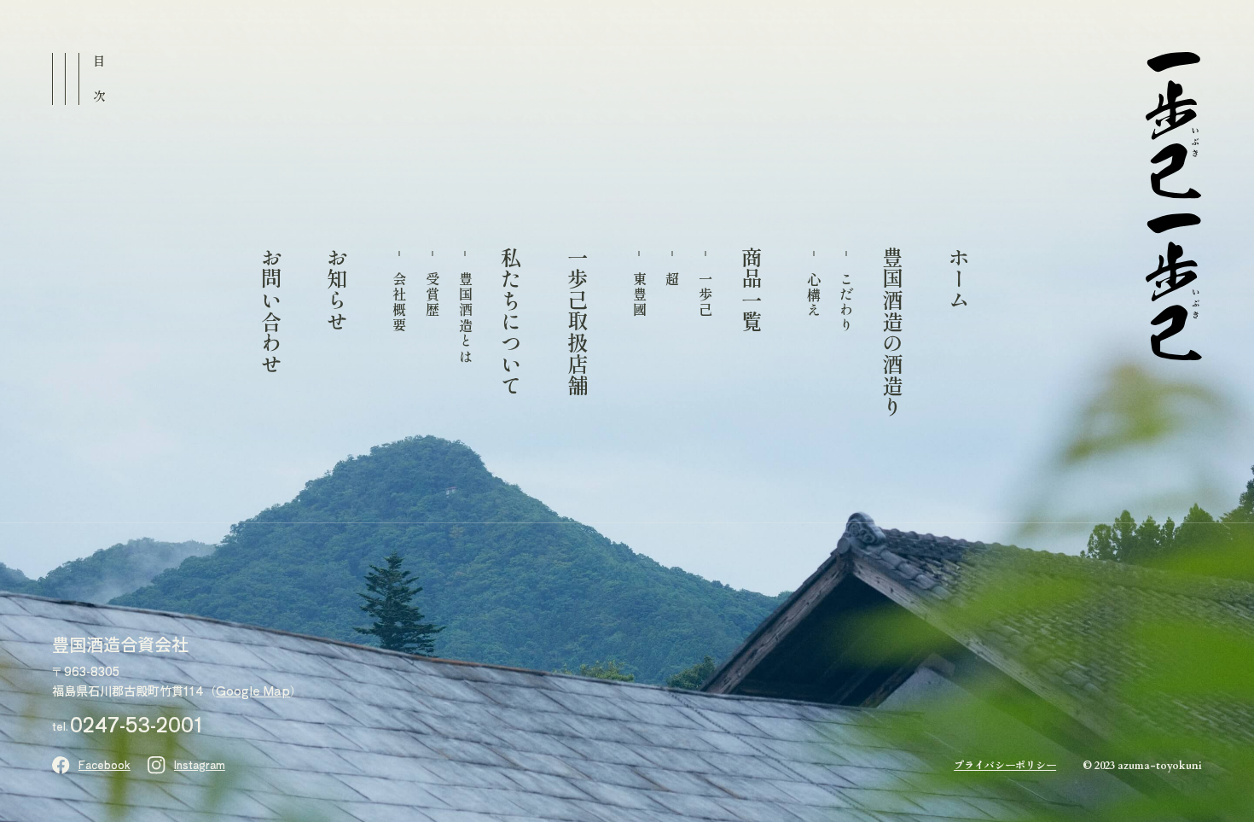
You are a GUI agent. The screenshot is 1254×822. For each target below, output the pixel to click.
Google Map (253, 690)
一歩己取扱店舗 (577, 321)
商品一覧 (751, 289)
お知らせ (336, 289)
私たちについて (510, 321)
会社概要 (399, 302)
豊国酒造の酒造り (891, 332)
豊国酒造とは (465, 317)
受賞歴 (431, 294)
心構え (813, 294)
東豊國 (639, 294)
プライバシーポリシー (1005, 764)
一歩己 (705, 294)
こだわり (846, 302)
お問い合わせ (270, 311)
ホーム (958, 279)
